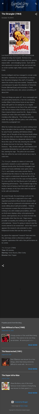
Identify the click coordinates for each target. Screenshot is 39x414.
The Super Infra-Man (10, 375)
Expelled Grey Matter (19, 5)
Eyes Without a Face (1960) (13, 327)
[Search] (36, 4)
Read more (32, 345)
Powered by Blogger (21, 402)
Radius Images (24, 406)
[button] (36, 14)
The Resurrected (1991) (12, 351)
